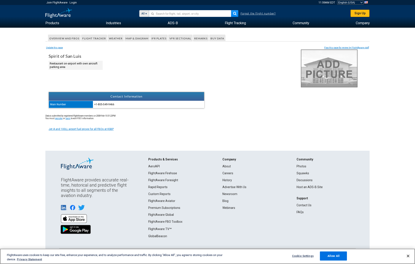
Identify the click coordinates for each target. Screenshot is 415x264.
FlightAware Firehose (162, 173)
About (226, 166)
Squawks (303, 173)
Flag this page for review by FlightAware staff (346, 47)
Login (73, 2)
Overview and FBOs (64, 38)
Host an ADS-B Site (310, 187)
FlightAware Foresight (163, 180)
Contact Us (304, 205)
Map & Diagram (137, 38)
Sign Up (360, 13)
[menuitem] (52, 23)
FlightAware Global (161, 214)
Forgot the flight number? (258, 13)
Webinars (228, 208)
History (227, 180)
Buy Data (217, 38)
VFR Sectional (180, 38)
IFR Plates (159, 38)
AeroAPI (154, 166)
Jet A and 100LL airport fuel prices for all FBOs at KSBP (81, 129)
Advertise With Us (234, 187)
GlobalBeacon (157, 236)
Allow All (333, 256)
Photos (301, 166)
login (67, 118)
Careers (227, 173)
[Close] (408, 256)
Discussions (305, 180)
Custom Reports (159, 194)
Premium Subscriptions (164, 208)
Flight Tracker (94, 38)
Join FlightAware (56, 2)
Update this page (54, 47)
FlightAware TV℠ (160, 229)
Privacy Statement (29, 259)
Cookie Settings (303, 256)
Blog (225, 201)
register (59, 118)
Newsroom (229, 194)
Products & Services (163, 159)
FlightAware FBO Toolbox (165, 221)
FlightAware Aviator (161, 201)
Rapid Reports (158, 187)
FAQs (300, 212)
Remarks (201, 38)
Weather (116, 38)
